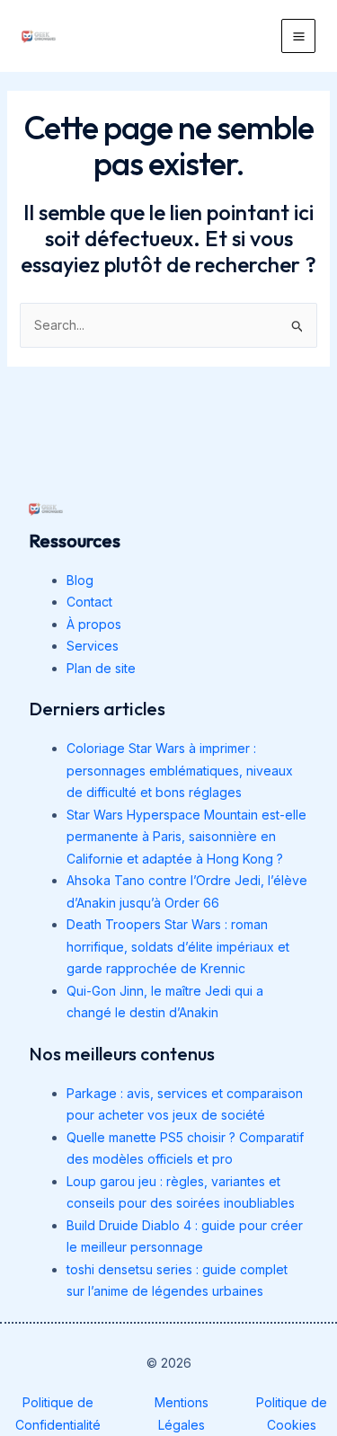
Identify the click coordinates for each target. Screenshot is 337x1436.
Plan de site (101, 668)
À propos (94, 624)
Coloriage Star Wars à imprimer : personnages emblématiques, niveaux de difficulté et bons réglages (180, 770)
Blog (80, 580)
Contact (89, 601)
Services (93, 645)
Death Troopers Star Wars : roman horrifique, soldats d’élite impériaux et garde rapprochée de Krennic (178, 946)
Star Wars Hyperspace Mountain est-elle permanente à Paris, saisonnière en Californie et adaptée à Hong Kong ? (186, 836)
